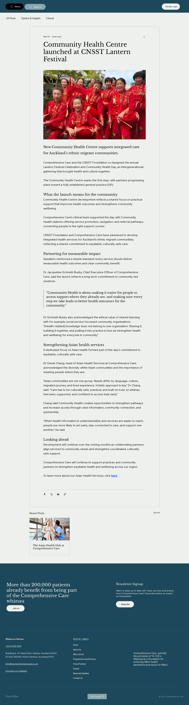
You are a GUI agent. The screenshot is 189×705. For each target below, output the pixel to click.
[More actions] (144, 36)
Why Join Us (78, 654)
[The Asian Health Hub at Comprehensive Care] (50, 529)
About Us (77, 649)
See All (156, 512)
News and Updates (81, 673)
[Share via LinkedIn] (58, 494)
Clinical (50, 18)
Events (76, 668)
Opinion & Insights (31, 18)
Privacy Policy (12, 696)
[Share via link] (65, 494)
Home (75, 645)
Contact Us (78, 678)
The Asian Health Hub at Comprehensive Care (48, 547)
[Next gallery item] (142, 104)
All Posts (11, 18)
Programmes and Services (84, 659)
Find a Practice (79, 664)
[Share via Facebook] (44, 494)
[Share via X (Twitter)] (51, 494)
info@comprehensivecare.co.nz (22, 663)
